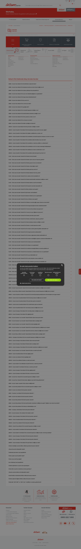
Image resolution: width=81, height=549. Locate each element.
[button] (25, 283)
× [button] (62, 265)
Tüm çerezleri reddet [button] (36, 280)
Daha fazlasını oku (49, 269)
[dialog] (40, 274)
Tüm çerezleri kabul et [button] (53, 280)
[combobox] (62, 265)
